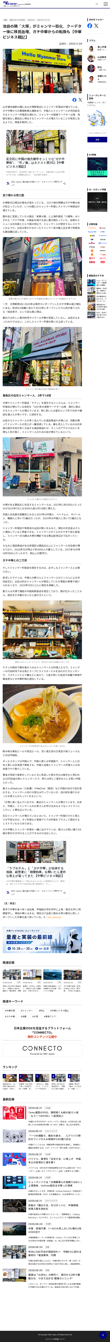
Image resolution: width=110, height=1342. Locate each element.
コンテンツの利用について (55, 1339)
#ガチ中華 (10, 1016)
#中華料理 (10, 1010)
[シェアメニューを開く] (103, 1335)
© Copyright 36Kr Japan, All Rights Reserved (55, 1335)
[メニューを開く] (106, 4)
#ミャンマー (27, 1010)
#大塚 (35, 1016)
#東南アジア (50, 1016)
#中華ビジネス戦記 (59, 1010)
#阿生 (41, 1010)
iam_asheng (54, 917)
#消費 (23, 1016)
